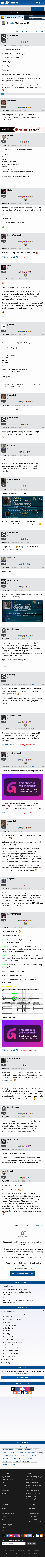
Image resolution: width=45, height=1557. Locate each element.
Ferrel (10, 135)
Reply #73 (5, 1117)
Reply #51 (5, 45)
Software (6, 1473)
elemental (17, 1461)
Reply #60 (5, 455)
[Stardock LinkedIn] (26, 1392)
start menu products (26, 1447)
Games (29, 1473)
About (4, 1508)
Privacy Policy (10, 1553)
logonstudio (25, 1461)
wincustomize (14, 1455)
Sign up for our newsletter (13, 1540)
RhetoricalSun (13, 479)
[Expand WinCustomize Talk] (3, 1353)
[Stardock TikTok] (22, 1392)
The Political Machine (32, 1491)
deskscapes (12, 1452)
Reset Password (34, 1519)
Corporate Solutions (8, 1479)
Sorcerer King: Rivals (32, 1499)
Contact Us (5, 1527)
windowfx (29, 1458)
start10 (39, 1452)
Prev (26, 31)
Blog (3, 1511)
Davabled (11, 100)
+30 (4, 331)
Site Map (36, 1553)
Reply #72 (5, 1068)
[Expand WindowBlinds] (3, 1356)
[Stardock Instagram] (28, 1389)
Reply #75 (5, 1181)
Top (43, 45)
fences (4, 1447)
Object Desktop (6, 1477)
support (14, 1464)
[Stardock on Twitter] (13, 1389)
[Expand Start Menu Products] (3, 1350)
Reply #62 (5, 542)
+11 (4, 107)
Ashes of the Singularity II (34, 1477)
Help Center (32, 1508)
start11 (34, 1455)
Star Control (30, 1488)
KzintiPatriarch (14, 235)
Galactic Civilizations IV (33, 1482)
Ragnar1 (11, 878)
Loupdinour (12, 580)
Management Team (8, 1514)
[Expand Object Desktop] (3, 1316)
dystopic (11, 445)
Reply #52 (5, 111)
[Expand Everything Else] (1, 1362)
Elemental (29, 1479)
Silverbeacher (13, 629)
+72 (4, 586)
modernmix (6, 1464)
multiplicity (28, 1450)
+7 (4, 141)
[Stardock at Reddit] (15, 1392)
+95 (4, 241)
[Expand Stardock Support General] (3, 1319)
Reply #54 (5, 203)
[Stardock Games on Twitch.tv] (24, 1389)
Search (13, 13)
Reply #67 (5, 729)
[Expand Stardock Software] (1, 1311)
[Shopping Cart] (40, 3)
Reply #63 (5, 568)
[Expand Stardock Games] (1, 1359)
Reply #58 (5, 405)
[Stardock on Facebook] (17, 1389)
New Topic (38, 9)
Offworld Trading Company (34, 1493)
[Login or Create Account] (37, 3)
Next (37, 31)
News (3, 1519)
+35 (4, 635)
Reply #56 (5, 279)
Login (19, 13)
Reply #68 (5, 767)
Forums (4, 1530)
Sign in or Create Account (22, 1273)
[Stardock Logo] (11, 2)
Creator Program (7, 1525)
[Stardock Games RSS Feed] (30, 1392)
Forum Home (4, 13)
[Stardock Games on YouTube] (20, 1389)
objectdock (19, 1450)
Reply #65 (5, 639)
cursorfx (13, 1458)
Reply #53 (5, 145)
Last (42, 31)
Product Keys (33, 1516)
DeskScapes (5, 1488)
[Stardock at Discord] (19, 1392)
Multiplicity (5, 1491)
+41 (4, 451)
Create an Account (34, 1514)
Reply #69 (5, 831)
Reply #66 (5, 685)
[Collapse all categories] (43, 1311)
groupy (36, 1450)
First (21, 31)
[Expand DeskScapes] (3, 1328)
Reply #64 (5, 590)
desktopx (5, 1455)
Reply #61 (5, 489)
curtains (34, 1461)
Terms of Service (21, 1553)
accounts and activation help (26, 1452)
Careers (4, 1516)
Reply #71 (5, 927)
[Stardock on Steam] (32, 1389)
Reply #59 (5, 427)
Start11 (4, 1482)
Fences (4, 1485)
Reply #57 (5, 335)
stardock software (8, 1450)
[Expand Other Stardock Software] (3, 1342)
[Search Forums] (43, 3)
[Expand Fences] (3, 1330)
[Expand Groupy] (3, 1333)
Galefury (11, 674)
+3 (4, 885)
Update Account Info (35, 1522)
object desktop (7, 1461)
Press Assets (5, 1522)
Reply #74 (5, 1149)
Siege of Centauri (31, 1496)
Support (32, 1504)
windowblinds (13, 1447)
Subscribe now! (22, 1378)
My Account (32, 1511)
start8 (4, 1452)
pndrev (10, 324)
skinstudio (5, 1458)
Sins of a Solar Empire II (33, 1485)
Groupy (4, 1493)
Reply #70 (5, 889)
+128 (3, 196)
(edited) (30, 455)
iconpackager (25, 1455)
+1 (4, 485)
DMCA (30, 1553)
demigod (21, 1458)
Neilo (9, 190)
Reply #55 (5, 248)
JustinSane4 (12, 35)
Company (5, 1504)
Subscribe (31, 1544)
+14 (4, 41)
